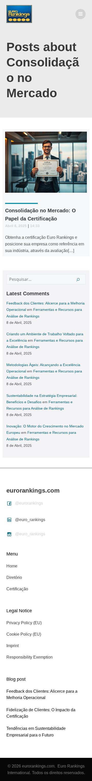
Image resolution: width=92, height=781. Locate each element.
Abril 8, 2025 (16, 226)
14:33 (35, 226)
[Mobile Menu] (80, 14)
